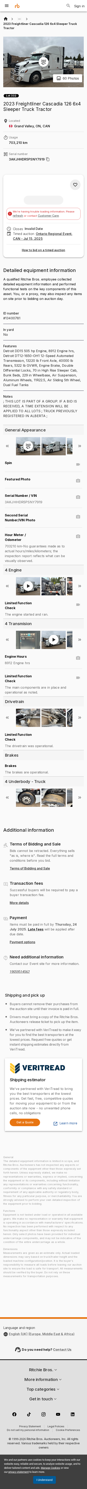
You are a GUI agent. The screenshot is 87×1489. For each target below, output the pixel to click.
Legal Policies (56, 1426)
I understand (44, 1480)
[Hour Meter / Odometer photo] (78, 536)
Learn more (68, 1123)
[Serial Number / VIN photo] (78, 497)
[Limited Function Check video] (78, 605)
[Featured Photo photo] (78, 481)
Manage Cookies (50, 1467)
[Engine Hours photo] (78, 658)
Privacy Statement (30, 1426)
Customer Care (48, 215)
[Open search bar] (68, 5)
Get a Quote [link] (25, 1122)
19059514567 (20, 971)
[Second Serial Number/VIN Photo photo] (78, 517)
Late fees (36, 929)
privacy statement (18, 1471)
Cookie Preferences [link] (68, 1430)
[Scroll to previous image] (7, 446)
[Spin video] (78, 464)
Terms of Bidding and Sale (30, 868)
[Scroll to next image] (79, 446)
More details (19, 903)
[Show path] (19, 19)
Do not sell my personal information (28, 1430)
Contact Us (62, 1350)
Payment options (22, 942)
